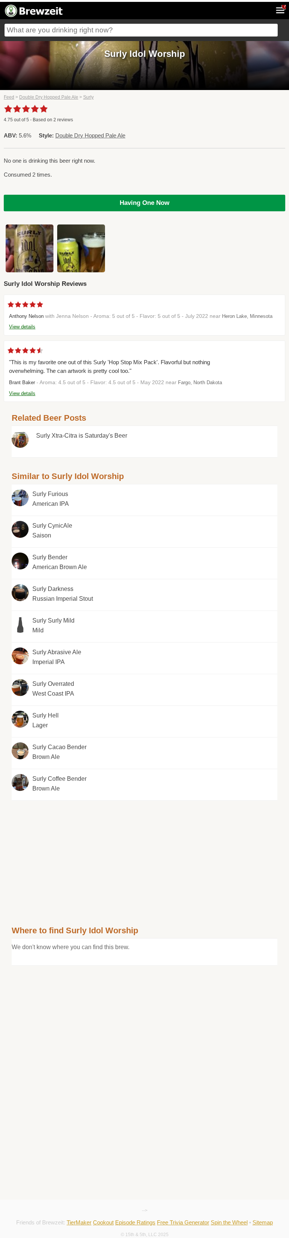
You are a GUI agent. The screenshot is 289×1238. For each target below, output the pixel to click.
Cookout (103, 1222)
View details (22, 327)
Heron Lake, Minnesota (247, 316)
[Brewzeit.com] (34, 15)
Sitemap (262, 1222)
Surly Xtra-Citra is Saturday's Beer (81, 435)
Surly (88, 97)
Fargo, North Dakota (200, 382)
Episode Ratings (135, 1222)
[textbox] (141, 30)
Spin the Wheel (229, 1222)
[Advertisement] (144, 853)
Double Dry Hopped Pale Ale (48, 97)
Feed (9, 97)
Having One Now (144, 202)
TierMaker (79, 1222)
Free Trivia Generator (183, 1222)
